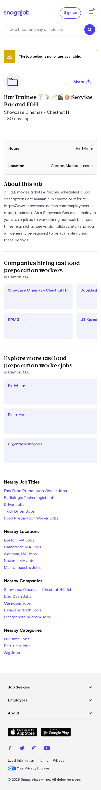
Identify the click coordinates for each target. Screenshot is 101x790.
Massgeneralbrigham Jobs (27, 617)
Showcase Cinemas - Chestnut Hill (38, 112)
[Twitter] (22, 749)
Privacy (58, 760)
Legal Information (21, 760)
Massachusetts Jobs (22, 568)
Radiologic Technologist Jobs (30, 498)
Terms (43, 760)
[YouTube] (47, 749)
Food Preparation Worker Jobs (31, 518)
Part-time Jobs (17, 646)
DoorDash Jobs (18, 596)
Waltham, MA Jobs (20, 554)
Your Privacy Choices (33, 768)
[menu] (91, 13)
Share (79, 82)
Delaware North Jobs (22, 610)
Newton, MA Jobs (19, 561)
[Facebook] (10, 749)
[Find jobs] (89, 29)
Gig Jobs (12, 653)
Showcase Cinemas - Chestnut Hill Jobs (39, 590)
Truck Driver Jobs (19, 511)
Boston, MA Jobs (19, 540)
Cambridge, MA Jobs (22, 547)
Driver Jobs (14, 505)
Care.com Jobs (17, 603)
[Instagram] (34, 749)
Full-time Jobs (16, 639)
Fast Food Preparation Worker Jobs (35, 491)
